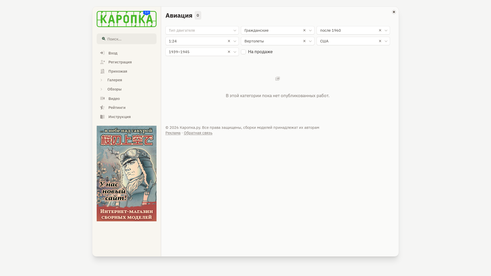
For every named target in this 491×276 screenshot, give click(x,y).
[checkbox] (243, 52)
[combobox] (202, 30)
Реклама (173, 132)
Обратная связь (198, 132)
